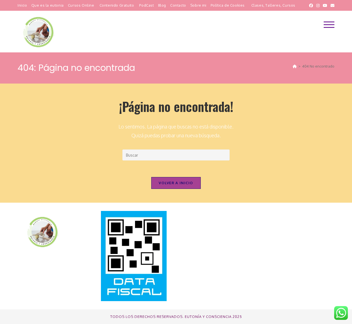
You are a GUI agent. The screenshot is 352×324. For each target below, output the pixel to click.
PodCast (146, 5)
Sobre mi (198, 5)
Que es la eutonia (47, 5)
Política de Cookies (228, 5)
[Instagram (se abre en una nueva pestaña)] (318, 5)
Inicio (22, 5)
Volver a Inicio (176, 183)
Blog (162, 5)
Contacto (178, 5)
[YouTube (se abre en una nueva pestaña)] (325, 5)
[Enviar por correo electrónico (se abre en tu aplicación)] (331, 5)
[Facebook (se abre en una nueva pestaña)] (311, 5)
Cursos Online (81, 5)
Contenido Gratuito (117, 5)
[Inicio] (295, 66)
